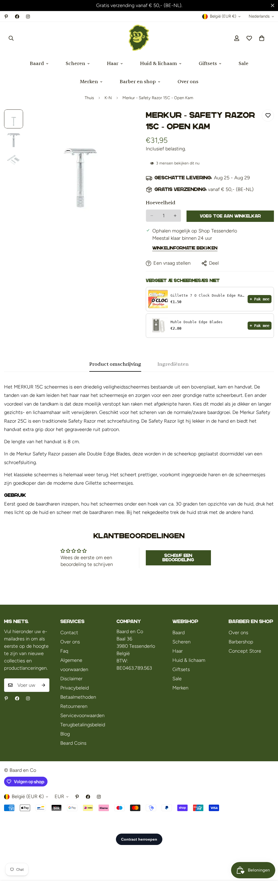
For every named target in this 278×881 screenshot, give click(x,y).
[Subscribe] (43, 685)
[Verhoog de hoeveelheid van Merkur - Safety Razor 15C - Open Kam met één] (175, 216)
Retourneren (73, 706)
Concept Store (245, 651)
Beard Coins (73, 743)
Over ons (188, 82)
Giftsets (208, 63)
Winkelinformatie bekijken (184, 248)
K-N (108, 97)
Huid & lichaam (158, 63)
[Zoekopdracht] (11, 38)
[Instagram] (28, 16)
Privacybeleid (74, 688)
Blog (65, 734)
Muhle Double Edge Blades (196, 322)
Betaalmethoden (78, 697)
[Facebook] (17, 16)
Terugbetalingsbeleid (82, 725)
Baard (37, 63)
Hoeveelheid (160, 203)
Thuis (89, 97)
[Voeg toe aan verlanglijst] (268, 115)
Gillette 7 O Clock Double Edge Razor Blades (207, 295)
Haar (112, 63)
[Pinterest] (6, 16)
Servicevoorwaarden (82, 715)
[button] (261, 38)
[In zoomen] (121, 121)
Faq (64, 651)
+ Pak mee (259, 299)
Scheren (75, 63)
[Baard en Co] (139, 38)
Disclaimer (71, 679)
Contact (69, 633)
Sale (243, 63)
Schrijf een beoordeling (178, 557)
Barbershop (241, 642)
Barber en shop (138, 82)
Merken (89, 82)
